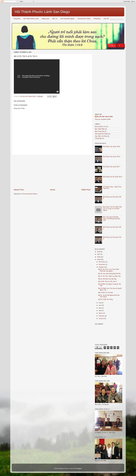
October (101, 267)
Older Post (85, 190)
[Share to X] (52, 96)
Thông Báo (96, 18)
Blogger (79, 468)
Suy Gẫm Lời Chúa (101, 136)
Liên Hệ (106, 18)
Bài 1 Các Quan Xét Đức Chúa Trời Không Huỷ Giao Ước (111, 218)
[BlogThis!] (50, 96)
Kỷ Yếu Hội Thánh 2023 (105, 116)
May (100, 308)
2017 (99, 254)
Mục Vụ (54, 18)
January (101, 318)
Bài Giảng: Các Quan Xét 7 (111, 166)
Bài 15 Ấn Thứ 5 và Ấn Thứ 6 (107, 281)
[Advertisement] (52, 172)
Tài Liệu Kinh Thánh (83, 18)
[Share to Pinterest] (56, 96)
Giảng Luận (45, 18)
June (100, 305)
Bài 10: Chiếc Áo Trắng (105, 299)
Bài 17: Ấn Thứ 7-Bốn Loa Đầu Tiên (109, 276)
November (102, 264)
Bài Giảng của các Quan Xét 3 (112, 176)
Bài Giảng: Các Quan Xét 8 (111, 146)
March (101, 313)
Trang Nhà (16, 18)
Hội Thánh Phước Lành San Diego (42, 12)
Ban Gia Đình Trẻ (100, 126)
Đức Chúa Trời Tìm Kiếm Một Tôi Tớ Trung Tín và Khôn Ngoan (112, 208)
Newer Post (19, 190)
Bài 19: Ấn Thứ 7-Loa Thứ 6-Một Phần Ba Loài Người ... (108, 270)
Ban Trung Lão (99, 131)
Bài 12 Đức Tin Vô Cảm (105, 292)
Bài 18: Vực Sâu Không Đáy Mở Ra (109, 273)
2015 (99, 259)
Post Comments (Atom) (29, 194)
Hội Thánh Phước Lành (31, 18)
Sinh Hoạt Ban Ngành (67, 18)
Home (52, 190)
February (102, 316)
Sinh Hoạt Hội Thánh (101, 133)
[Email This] (48, 96)
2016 (99, 257)
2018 (99, 251)
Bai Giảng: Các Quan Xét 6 (111, 156)
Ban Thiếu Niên (100, 129)
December (102, 262)
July (100, 302)
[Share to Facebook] (54, 96)
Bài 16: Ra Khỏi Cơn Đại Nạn (107, 279)
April (100, 310)
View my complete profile (103, 119)
